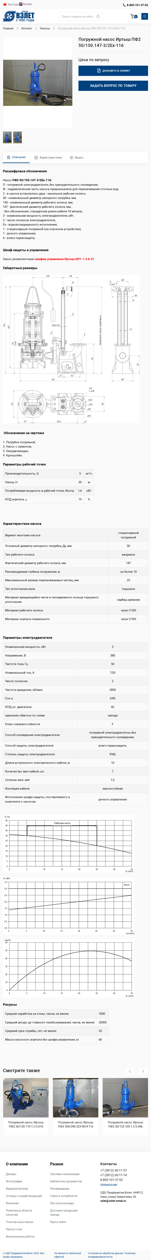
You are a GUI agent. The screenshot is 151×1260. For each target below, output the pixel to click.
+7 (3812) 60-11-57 (113, 1170)
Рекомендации (59, 1188)
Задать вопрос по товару (113, 86)
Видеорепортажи (17, 1188)
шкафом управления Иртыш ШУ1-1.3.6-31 (64, 259)
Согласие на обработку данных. (106, 1253)
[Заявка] (133, 17)
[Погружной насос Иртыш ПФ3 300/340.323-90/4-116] (75, 1097)
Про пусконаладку (62, 1203)
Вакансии (12, 1203)
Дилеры (11, 1174)
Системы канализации (64, 1174)
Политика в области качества (19, 1212)
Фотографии (14, 1181)
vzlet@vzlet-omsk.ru (113, 1200)
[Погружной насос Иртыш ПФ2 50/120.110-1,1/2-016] (26, 1097)
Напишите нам (108, 1184)
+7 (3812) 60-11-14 (113, 1175)
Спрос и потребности (63, 1196)
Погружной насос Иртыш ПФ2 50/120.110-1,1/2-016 (25, 1124)
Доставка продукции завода (63, 1212)
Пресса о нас (14, 1229)
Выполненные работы (20, 1236)
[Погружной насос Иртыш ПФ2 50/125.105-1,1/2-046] (125, 1097)
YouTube (13, 4)
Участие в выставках (19, 1222)
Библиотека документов (66, 1181)
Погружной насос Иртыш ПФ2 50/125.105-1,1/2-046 (125, 1124)
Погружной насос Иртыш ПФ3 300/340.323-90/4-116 (75, 1124)
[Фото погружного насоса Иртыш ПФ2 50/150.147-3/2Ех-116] (37, 83)
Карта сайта (58, 1222)
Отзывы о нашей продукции (24, 1196)
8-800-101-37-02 (137, 5)
